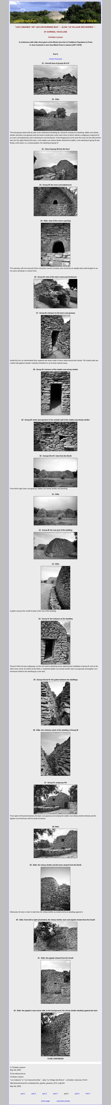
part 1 (23, 1094)
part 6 (77, 1094)
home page (45, 1101)
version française (55, 59)
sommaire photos (63, 1101)
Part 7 (88, 1094)
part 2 (34, 1094)
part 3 (44, 1094)
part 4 (55, 1094)
